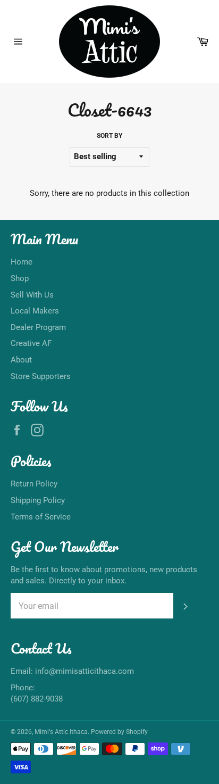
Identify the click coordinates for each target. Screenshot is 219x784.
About (21, 360)
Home (21, 262)
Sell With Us (32, 295)
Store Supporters (41, 376)
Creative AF (31, 343)
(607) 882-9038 (37, 699)
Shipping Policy (38, 500)
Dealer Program (38, 327)
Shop (20, 278)
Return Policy (34, 484)
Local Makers (35, 311)
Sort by (109, 135)
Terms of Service (41, 517)
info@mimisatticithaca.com (84, 671)
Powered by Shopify (119, 732)
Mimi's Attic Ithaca (61, 732)
